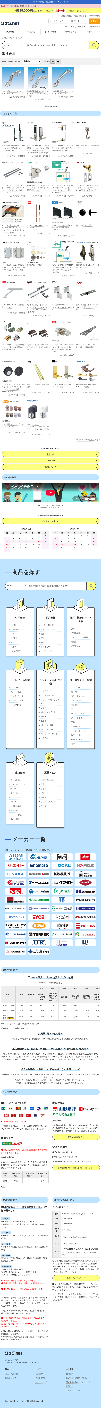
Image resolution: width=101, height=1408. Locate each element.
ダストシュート (77, 713)
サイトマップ (41, 1382)
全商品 (4, 38)
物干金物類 (15, 780)
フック (43, 708)
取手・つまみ (76, 735)
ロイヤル (14, 793)
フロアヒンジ (46, 651)
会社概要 (69, 1373)
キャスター (45, 691)
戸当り (13, 647)
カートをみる (63, 2)
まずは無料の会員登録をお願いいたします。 (76, 1168)
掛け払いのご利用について (66, 1157)
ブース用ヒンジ (16, 687)
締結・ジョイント (48, 712)
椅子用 (74, 692)
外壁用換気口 (16, 806)
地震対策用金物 (47, 780)
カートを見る (70, 31)
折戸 (73, 628)
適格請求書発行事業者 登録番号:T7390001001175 (80, 16)
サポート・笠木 (16, 700)
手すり (13, 802)
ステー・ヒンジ (77, 726)
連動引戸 (75, 641)
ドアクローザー (47, 629)
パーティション (16, 797)
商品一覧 (10, 31)
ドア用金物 (45, 647)
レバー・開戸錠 (47, 625)
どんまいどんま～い (50, 521)
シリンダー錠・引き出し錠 (49, 701)
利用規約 (69, 1386)
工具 (43, 784)
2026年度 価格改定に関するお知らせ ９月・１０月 (23, 6)
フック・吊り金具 (15, 38)
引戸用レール (16, 638)
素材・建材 (15, 819)
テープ (43, 806)
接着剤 (43, 797)
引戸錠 (13, 625)
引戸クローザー (16, 629)
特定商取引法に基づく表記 (77, 1378)
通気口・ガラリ (47, 729)
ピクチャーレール (17, 784)
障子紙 (13, 788)
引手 (12, 634)
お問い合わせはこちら (76, 1278)
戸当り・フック (16, 696)
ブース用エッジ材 (17, 705)
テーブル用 (75, 687)
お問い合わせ (50, 31)
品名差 (43, 721)
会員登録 (50, 454)
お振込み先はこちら (76, 1137)
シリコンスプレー (48, 802)
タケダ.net (20, 1401)
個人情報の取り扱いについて (78, 1382)
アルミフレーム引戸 (79, 637)
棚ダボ (43, 716)
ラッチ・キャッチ (78, 731)
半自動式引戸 (76, 633)
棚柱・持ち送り (47, 725)
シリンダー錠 (76, 700)
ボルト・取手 (16, 692)
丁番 (43, 638)
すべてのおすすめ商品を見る (88, 440)
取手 (43, 634)
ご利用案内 (30, 31)
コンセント (75, 705)
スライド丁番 (76, 718)
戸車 (12, 642)
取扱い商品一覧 (11, 1373)
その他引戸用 (16, 651)
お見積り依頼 (10, 1378)
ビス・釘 (44, 793)
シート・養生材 (16, 815)
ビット (43, 788)
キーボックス (16, 810)
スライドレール (47, 695)
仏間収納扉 (75, 646)
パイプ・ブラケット (49, 734)
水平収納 (44, 738)
